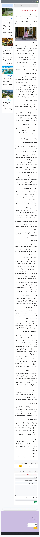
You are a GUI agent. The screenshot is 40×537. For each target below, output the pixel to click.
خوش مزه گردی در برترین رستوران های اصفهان (8, 48)
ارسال (36, 502)
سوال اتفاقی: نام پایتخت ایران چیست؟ (30, 497)
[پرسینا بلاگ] (34, 1)
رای (20, 466)
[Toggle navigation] (3, 2)
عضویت (35, 528)
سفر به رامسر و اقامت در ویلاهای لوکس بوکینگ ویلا (8, 100)
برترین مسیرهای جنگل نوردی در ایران (7, 18)
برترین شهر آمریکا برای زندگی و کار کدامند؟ (7, 76)
